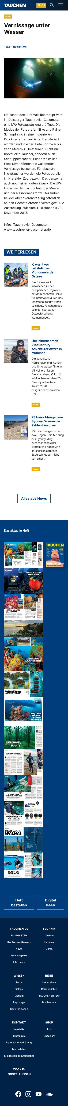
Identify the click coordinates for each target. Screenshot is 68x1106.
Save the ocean (19, 1008)
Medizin (19, 995)
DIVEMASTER (19, 935)
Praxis (19, 982)
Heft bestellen (19, 902)
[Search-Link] (52, 5)
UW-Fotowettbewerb (19, 942)
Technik (49, 928)
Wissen (19, 975)
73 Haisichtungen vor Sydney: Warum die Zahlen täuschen (47, 421)
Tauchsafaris (49, 1002)
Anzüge (49, 935)
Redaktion (20, 46)
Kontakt (19, 1022)
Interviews (19, 962)
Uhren (49, 948)
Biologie (19, 988)
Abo (49, 1029)
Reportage (19, 1002)
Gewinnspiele (19, 955)
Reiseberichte (49, 988)
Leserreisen (49, 982)
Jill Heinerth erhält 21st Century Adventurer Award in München (47, 347)
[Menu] (60, 5)
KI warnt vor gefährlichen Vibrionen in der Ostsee (43, 270)
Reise (49, 975)
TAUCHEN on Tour (49, 995)
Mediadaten (19, 1049)
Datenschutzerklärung (19, 1042)
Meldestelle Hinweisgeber (19, 1055)
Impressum (19, 1035)
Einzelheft (49, 1035)
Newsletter (19, 1029)
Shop (41, 5)
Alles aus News (34, 498)
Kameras (49, 942)
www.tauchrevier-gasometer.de (27, 229)
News (8, 16)
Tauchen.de (19, 928)
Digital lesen (50, 902)
